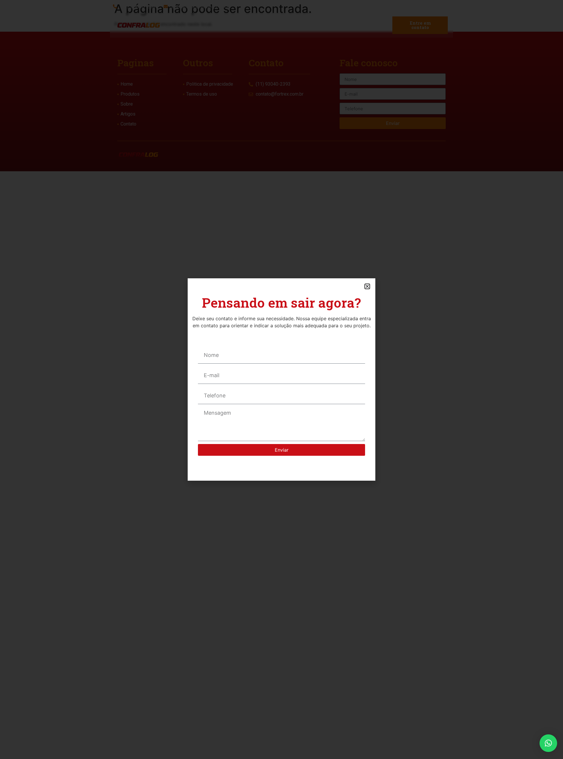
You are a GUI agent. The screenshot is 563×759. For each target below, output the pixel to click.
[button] (548, 743)
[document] (281, 379)
